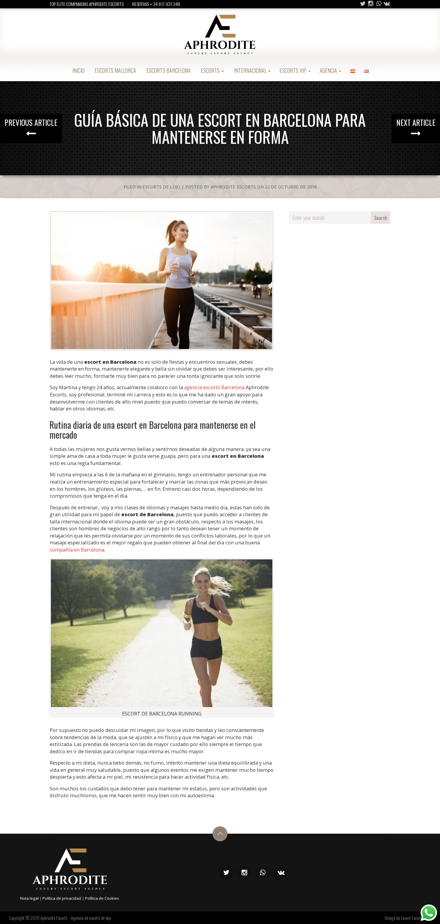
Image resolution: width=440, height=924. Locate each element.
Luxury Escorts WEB (416, 917)
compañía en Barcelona (77, 549)
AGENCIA (329, 70)
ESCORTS (210, 70)
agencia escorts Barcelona (214, 387)
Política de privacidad (62, 898)
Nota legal (29, 898)
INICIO (77, 70)
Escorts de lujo (161, 187)
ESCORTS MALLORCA (114, 70)
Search (380, 217)
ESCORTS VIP (294, 70)
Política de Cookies (102, 898)
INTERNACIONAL (250, 70)
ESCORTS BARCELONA (168, 70)
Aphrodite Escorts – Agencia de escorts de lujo (75, 917)
